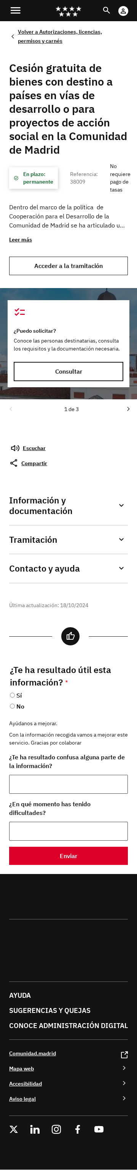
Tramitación (33, 539)
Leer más (20, 239)
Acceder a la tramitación (68, 266)
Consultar (68, 371)
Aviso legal (22, 1098)
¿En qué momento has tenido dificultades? (50, 808)
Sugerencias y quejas (50, 1010)
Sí (19, 695)
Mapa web (21, 1068)
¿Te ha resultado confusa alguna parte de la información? (67, 761)
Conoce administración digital (68, 1025)
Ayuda (20, 995)
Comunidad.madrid (32, 1053)
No (20, 706)
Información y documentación (41, 505)
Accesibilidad (25, 1083)
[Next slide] (128, 408)
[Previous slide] (10, 408)
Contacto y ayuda (44, 568)
